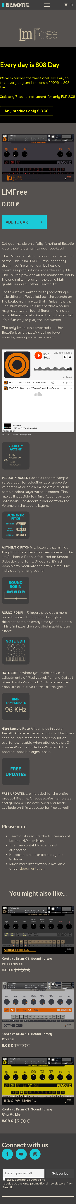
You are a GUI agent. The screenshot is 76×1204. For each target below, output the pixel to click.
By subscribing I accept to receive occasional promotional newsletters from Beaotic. (38, 1183)
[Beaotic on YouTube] (21, 1154)
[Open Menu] (47, 5)
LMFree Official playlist (21, 435)
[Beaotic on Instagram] (35, 1154)
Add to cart (18, 222)
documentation (32, 868)
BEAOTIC (6, 435)
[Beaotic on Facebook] (7, 1154)
